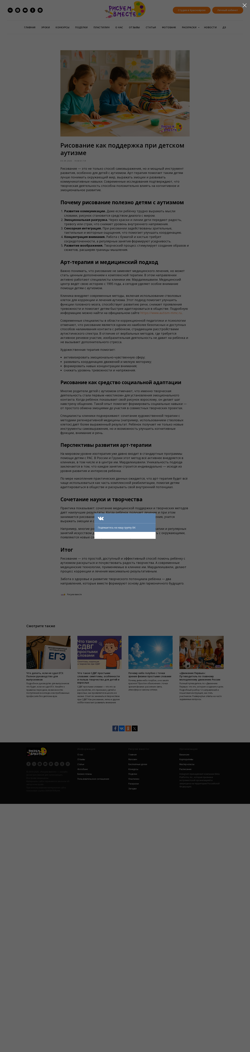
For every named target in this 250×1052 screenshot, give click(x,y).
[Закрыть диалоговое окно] (244, 5)
